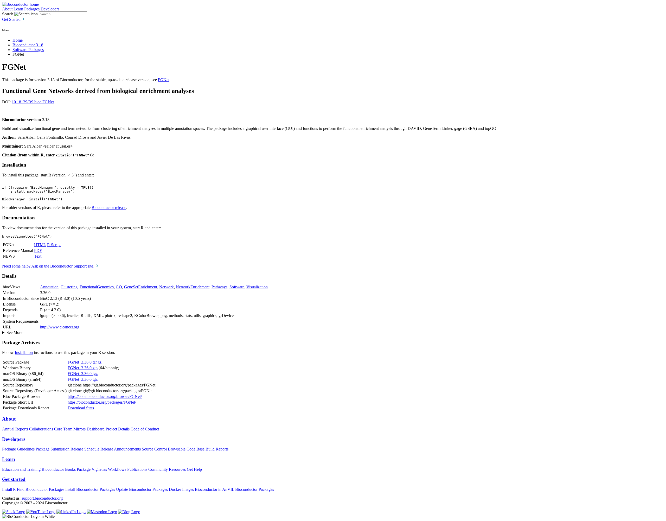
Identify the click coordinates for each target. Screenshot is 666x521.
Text (37, 256)
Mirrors (79, 429)
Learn (18, 9)
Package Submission (52, 449)
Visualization (257, 287)
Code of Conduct (145, 429)
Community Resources (167, 469)
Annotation (49, 287)
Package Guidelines (18, 449)
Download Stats (81, 408)
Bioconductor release (109, 207)
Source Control (154, 449)
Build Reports (217, 449)
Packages (32, 9)
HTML (40, 245)
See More (14, 332)
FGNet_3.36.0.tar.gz (84, 362)
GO (119, 287)
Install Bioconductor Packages (90, 489)
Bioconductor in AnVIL (214, 489)
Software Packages (28, 49)
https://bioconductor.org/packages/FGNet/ (102, 402)
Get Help (194, 469)
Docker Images (181, 489)
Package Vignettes (92, 469)
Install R (9, 489)
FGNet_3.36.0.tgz (83, 373)
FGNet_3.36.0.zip (83, 368)
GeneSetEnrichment (140, 287)
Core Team (63, 429)
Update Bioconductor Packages (142, 489)
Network (166, 287)
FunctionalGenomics (97, 287)
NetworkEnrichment (192, 287)
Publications (137, 469)
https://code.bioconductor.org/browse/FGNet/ (105, 396)
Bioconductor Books (59, 469)
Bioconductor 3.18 (27, 45)
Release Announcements (120, 449)
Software (236, 287)
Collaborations (41, 429)
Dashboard (96, 429)
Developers (50, 9)
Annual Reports (15, 429)
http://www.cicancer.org (59, 327)
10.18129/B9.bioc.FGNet (33, 102)
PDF (38, 250)
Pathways (219, 287)
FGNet (163, 80)
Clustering (69, 287)
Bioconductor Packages (254, 489)
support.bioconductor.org (42, 498)
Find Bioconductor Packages (40, 489)
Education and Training (21, 469)
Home (17, 40)
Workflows (117, 469)
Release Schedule (85, 449)
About (7, 9)
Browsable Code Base (186, 449)
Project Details (118, 429)
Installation (24, 352)
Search (7, 14)
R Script (54, 245)
